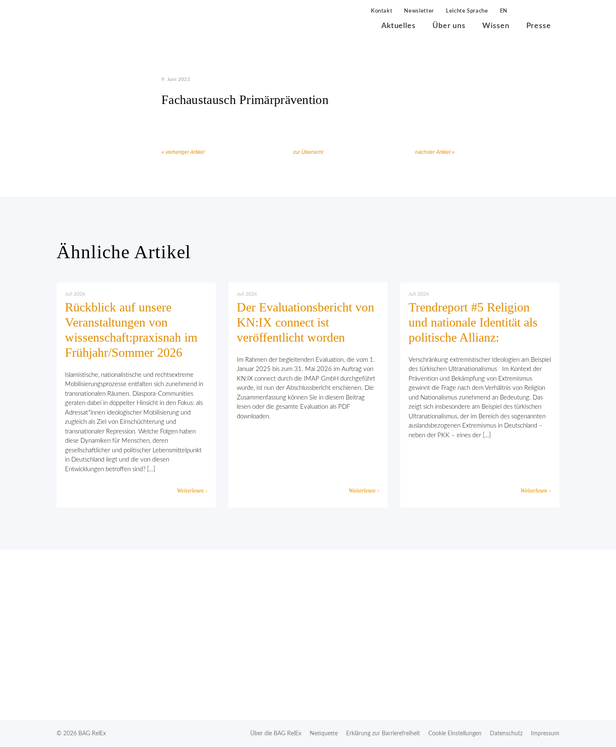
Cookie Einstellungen (454, 734)
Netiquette (324, 734)
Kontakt (382, 11)
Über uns (449, 26)
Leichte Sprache (467, 11)
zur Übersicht (308, 152)
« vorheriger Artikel (182, 152)
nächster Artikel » (435, 152)
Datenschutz (506, 734)
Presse (538, 26)
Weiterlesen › (192, 491)
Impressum (545, 734)
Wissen (495, 26)
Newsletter (419, 11)
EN (503, 11)
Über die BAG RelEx (275, 734)
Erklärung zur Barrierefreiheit (383, 734)
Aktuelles (398, 26)
